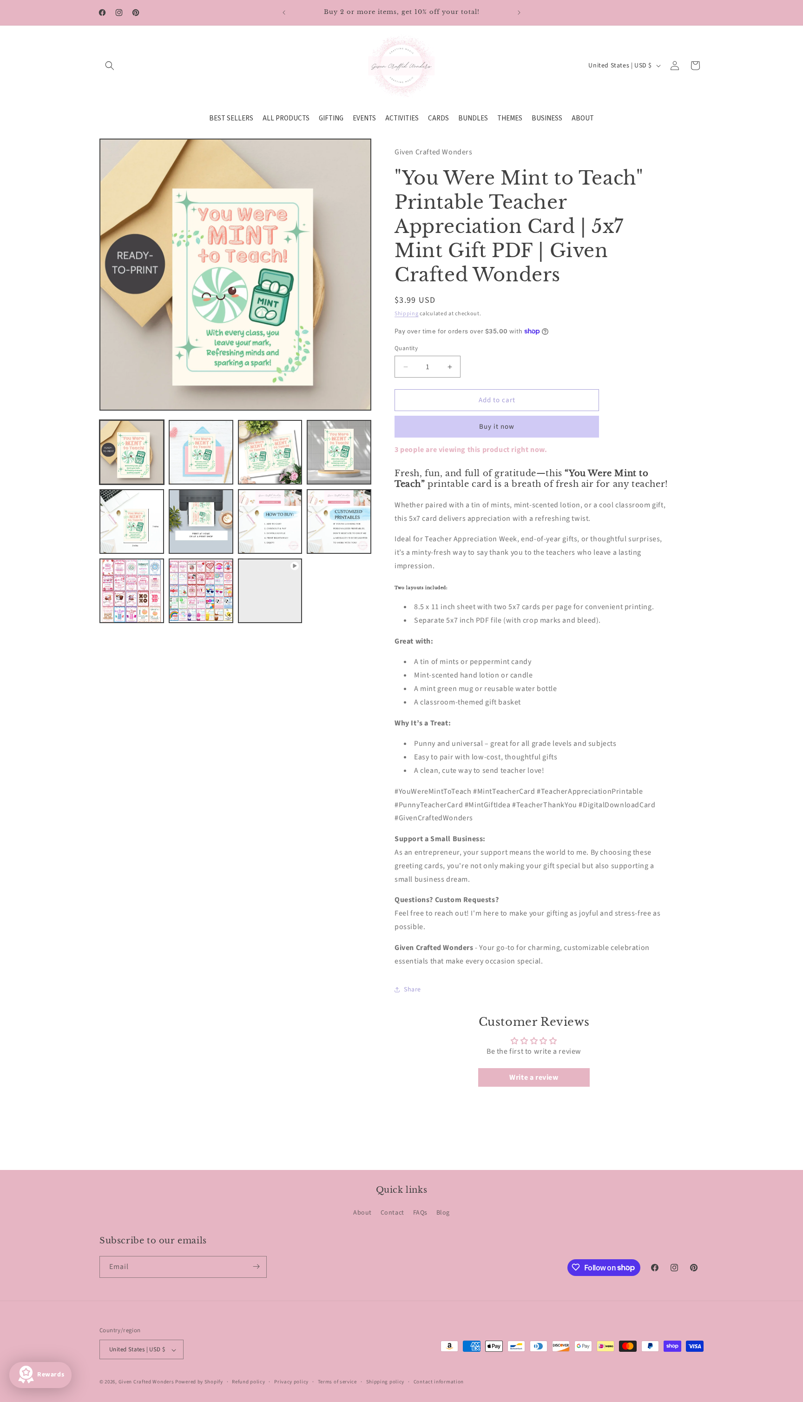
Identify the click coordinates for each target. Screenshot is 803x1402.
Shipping (407, 314)
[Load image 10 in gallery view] (201, 590)
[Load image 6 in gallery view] (201, 521)
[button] (109, 65)
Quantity (406, 348)
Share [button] (412, 989)
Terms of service (337, 1381)
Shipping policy (385, 1381)
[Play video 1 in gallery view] (270, 590)
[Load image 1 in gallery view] (131, 452)
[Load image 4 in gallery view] (339, 452)
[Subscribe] (256, 1266)
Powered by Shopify (199, 1382)
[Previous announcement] (284, 12)
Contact (392, 1213)
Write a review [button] (533, 1077)
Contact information (439, 1381)
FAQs (420, 1213)
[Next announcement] (519, 12)
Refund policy (248, 1381)
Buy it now (496, 427)
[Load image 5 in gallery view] (131, 521)
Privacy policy (291, 1381)
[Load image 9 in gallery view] (131, 590)
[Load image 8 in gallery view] (339, 521)
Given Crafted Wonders (146, 1382)
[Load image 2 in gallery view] (201, 452)
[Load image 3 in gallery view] (270, 452)
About (362, 1213)
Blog (443, 1213)
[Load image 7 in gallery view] (270, 521)
